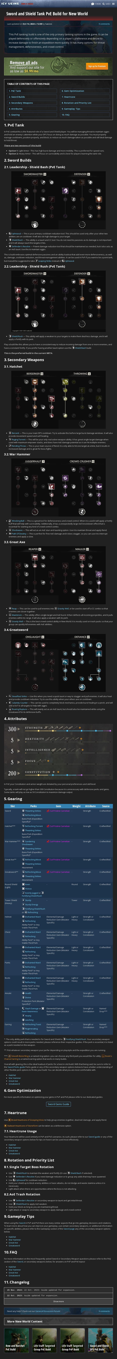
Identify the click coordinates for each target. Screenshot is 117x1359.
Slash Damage (32, 1008)
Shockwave (17, 530)
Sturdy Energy (31, 904)
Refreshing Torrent (34, 826)
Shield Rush (17, 336)
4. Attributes (15, 108)
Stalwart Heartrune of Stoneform (22, 1125)
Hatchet (12, 1075)
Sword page (69, 1228)
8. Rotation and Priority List (76, 102)
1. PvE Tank (15, 90)
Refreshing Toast (33, 1024)
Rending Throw (19, 446)
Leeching (29, 1020)
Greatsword (14, 1083)
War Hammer (15, 1078)
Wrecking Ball (18, 520)
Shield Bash (17, 240)
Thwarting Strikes (33, 810)
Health (28, 993)
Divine (28, 997)
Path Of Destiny (19, 533)
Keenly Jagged (31, 893)
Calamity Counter (20, 702)
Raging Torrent (18, 439)
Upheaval (16, 233)
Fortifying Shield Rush (32, 895)
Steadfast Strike (19, 696)
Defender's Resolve (21, 246)
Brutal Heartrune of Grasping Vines (27, 1120)
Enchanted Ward (33, 916)
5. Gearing (14, 114)
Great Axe (13, 1081)
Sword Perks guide (16, 1067)
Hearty (28, 1015)
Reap (14, 608)
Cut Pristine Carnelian (60, 810)
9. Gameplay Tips (71, 108)
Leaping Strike (44, 261)
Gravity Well (63, 608)
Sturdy (28, 900)
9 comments (104, 23)
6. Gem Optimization (73, 90)
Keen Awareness (30, 1011)
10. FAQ (65, 114)
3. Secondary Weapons (21, 102)
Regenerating (31, 1028)
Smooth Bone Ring (19, 1056)
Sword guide (94, 1136)
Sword (22, 1223)
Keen (27, 884)
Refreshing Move (33, 815)
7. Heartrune (68, 96)
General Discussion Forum (47, 1311)
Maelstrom (17, 615)
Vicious (28, 888)
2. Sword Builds (17, 96)
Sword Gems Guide (58, 1104)
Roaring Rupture (19, 709)
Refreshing (33, 912)
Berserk (15, 433)
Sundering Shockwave (28, 843)
